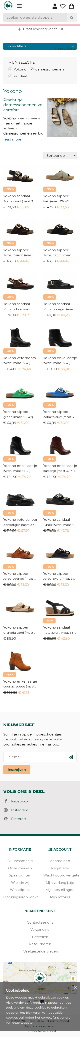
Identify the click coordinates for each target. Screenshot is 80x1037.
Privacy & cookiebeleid (42, 1031)
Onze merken (20, 868)
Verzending (40, 929)
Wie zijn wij (20, 882)
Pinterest (17, 819)
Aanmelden (60, 861)
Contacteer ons (40, 922)
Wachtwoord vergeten (60, 875)
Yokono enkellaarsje (60, 358)
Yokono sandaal (16, 196)
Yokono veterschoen (20, 519)
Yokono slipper (55, 196)
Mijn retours (60, 897)
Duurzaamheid (20, 861)
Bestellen (40, 937)
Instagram (18, 810)
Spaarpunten (20, 875)
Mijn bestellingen (60, 890)
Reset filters (65, 48)
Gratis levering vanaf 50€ (43, 29)
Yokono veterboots (19, 358)
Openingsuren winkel (20, 897)
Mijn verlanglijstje (60, 882)
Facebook (18, 801)
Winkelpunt (20, 890)
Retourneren (40, 944)
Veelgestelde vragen (40, 951)
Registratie (60, 868)
